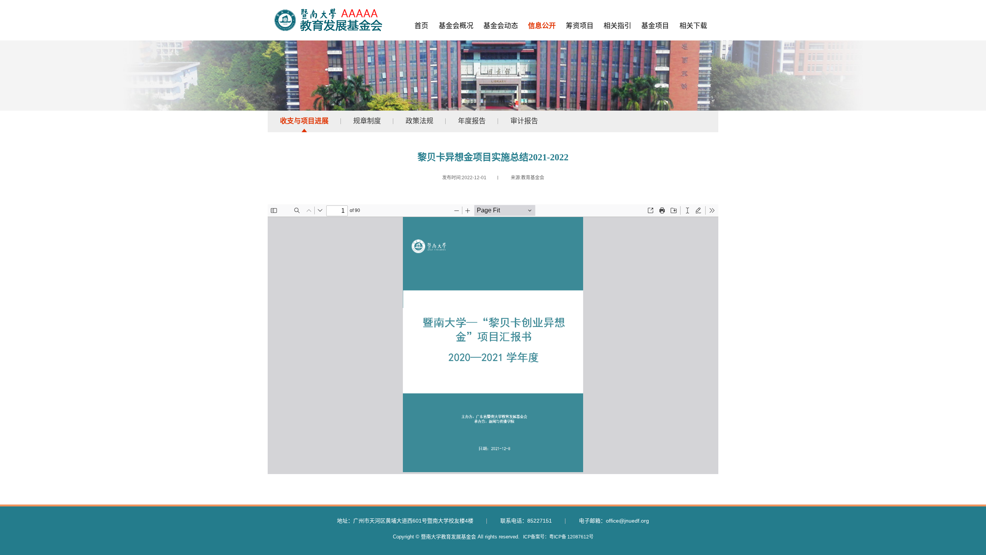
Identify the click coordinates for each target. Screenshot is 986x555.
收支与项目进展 (304, 121)
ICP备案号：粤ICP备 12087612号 (558, 537)
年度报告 (472, 121)
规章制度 (367, 121)
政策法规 (419, 121)
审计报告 (524, 121)
